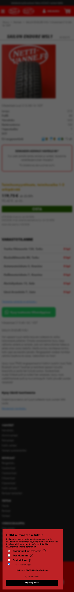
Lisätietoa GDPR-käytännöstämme (32, 570)
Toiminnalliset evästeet (27, 550)
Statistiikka (20, 560)
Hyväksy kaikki (32, 583)
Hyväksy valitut (32, 576)
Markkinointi (21, 555)
